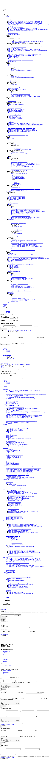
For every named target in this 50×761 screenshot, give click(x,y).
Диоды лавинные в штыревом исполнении (20, 216)
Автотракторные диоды (13, 56)
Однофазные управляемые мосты (15, 111)
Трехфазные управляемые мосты (15, 118)
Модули (10, 64)
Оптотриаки (11, 292)
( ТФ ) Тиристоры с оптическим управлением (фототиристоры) (22, 28)
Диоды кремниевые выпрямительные (16, 196)
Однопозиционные (18, 233)
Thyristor (15, 182)
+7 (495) (7, 355)
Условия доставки (7, 651)
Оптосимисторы (12, 101)
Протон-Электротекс (13, 203)
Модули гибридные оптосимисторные (19, 284)
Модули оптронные (12, 81)
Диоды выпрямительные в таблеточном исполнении (22, 212)
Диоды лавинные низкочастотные (18, 277)
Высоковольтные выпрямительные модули (17, 65)
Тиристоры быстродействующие (18, 298)
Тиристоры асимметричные (14, 31)
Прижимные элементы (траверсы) (16, 132)
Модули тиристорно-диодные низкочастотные (21, 78)
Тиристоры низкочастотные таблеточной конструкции (23, 299)
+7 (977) (10, 359)
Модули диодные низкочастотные (18, 71)
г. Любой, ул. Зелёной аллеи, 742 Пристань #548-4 (19, 330)
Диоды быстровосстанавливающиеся (19, 275)
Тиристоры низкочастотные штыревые (19, 300)
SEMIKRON (11, 138)
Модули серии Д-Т (15, 84)
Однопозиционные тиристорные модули (17, 89)
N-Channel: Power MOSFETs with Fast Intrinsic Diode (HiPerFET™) (25, 164)
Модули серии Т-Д (15, 76)
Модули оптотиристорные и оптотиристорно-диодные (23, 287)
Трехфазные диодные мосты (14, 115)
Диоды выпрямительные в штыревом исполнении (22, 213)
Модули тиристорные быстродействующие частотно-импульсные (25, 96)
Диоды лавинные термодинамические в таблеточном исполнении (25, 217)
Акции (4, 305)
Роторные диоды (12, 61)
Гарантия (5, 348)
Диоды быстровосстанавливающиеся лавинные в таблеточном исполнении (28, 211)
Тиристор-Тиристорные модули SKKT (22, 149)
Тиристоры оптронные (13, 199)
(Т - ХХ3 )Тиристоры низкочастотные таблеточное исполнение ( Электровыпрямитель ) (28, 29)
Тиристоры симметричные (14, 34)
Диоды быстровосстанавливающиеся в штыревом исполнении (25, 210)
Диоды (9, 37)
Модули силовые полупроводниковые (16, 197)
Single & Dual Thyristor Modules (18, 177)
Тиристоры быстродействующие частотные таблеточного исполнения (26, 246)
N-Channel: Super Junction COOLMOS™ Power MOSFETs (23, 166)
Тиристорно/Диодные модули (17, 152)
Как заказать (6, 352)
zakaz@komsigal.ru (7, 670)
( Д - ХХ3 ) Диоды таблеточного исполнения (18, 51)
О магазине (8, 309)
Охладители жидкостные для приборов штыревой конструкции (22, 130)
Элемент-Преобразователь (14, 271)
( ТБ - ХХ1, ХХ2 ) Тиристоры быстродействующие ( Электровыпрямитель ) (25, 21)
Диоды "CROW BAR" (13, 57)
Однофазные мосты (12, 105)
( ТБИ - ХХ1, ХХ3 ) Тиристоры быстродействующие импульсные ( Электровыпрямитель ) (28, 24)
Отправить (3, 688)
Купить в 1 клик (4, 616)
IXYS (9, 157)
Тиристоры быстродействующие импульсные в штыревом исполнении (27, 241)
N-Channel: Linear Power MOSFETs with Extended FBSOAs (24, 163)
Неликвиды (8, 191)
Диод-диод (16, 227)
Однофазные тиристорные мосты (15, 110)
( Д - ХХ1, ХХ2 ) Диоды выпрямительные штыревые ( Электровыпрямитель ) (25, 49)
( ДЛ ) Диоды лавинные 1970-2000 (18, 42)
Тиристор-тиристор (18, 230)
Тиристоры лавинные (16, 247)
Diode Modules (17, 183)
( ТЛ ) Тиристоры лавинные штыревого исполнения (20, 26)
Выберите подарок (5, 612)
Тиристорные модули (16, 92)
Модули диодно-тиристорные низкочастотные (21, 87)
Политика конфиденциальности (10, 654)
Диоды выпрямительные (19, 234)
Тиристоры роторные (13, 33)
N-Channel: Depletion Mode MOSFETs (19, 162)
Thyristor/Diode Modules (16, 184)
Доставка (5, 347)
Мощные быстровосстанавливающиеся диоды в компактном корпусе (23, 58)
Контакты (8, 312)
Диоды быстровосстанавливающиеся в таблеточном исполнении (25, 209)
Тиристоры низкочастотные (20, 236)
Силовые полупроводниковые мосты (16, 104)
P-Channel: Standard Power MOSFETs (19, 170)
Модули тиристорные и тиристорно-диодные (21, 291)
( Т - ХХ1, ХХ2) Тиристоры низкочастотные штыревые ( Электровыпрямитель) (26, 23)
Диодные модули (15, 69)
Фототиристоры (14, 301)
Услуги (4, 306)
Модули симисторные (13, 88)
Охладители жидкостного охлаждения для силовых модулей (21, 123)
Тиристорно (13, 144)
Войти (2, 363)
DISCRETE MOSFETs (16, 160)
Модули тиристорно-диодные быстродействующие (22, 77)
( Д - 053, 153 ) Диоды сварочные (15, 48)
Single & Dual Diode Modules (17, 175)
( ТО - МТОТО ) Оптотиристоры (15, 27)
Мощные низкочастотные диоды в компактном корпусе (20, 60)
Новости (5, 304)
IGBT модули (11, 204)
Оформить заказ (4, 758)
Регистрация (6, 363)
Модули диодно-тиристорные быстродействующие (22, 85)
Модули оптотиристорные (14, 79)
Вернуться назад (4, 634)
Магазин (5, 349)
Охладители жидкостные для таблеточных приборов (20, 131)
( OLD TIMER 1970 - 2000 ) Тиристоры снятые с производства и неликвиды (25, 22)
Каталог (7, 16)
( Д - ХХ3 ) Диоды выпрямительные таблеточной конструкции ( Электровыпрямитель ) (27, 50)
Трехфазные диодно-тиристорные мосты (17, 114)
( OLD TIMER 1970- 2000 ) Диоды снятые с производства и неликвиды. (27, 41)
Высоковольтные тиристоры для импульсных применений (21, 30)
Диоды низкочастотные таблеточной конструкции (22, 278)
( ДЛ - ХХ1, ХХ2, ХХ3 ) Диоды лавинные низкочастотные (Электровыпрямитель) (26, 53)
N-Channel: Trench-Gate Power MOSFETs (20, 167)
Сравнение (3, 617)
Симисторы (11, 99)
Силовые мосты (11, 140)
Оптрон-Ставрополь (12, 194)
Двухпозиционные (18, 226)
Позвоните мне (4, 328)
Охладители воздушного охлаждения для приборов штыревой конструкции (25, 125)
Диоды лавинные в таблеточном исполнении (21, 214)
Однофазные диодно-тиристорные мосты (17, 106)
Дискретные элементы (13, 139)
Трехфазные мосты (12, 116)
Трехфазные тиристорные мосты (15, 117)
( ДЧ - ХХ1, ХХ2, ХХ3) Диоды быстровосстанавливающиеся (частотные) (24, 54)
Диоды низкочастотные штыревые (18, 279)
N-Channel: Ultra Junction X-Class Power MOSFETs (22, 169)
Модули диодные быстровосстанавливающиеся (21, 70)
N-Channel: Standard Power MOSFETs (19, 165)
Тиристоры (10, 20)
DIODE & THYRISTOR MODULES (19, 173)
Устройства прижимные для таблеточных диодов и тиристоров (22, 133)
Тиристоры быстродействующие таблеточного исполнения (24, 244)
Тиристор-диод (17, 228)
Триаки (10, 302)
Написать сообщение (5, 344)
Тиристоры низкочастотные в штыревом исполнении (23, 248)
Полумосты (10, 112)
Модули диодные (15, 285)
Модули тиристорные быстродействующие (20, 94)
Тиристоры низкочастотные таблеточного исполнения (23, 250)
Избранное (3, 619)
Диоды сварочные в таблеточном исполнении (21, 218)
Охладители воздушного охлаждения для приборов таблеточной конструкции (25, 124)
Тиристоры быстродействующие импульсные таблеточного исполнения (27, 243)
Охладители (11, 122)
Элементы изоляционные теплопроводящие (18, 135)
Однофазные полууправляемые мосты (16, 109)
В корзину (19, 615)
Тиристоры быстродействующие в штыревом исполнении (24, 240)
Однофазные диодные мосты (14, 108)
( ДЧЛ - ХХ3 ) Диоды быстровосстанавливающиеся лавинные (22, 55)
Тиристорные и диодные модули (18, 223)
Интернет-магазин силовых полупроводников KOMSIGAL (18, 364)
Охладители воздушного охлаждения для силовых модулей (21, 128)
